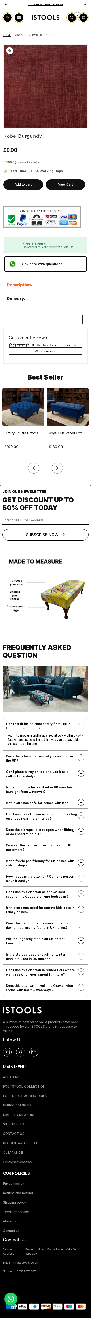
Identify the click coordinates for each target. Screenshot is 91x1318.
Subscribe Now (42, 534)
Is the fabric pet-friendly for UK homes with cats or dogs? (40, 863)
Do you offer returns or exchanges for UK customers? (38, 847)
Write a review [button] (45, 351)
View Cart (65, 184)
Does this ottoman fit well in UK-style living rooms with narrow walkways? (39, 988)
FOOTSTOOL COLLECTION (24, 1086)
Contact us (11, 1231)
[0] (71, 22)
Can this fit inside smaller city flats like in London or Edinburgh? (38, 726)
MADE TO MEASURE (19, 1115)
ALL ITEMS (11, 1077)
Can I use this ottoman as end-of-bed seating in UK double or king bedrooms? (37, 894)
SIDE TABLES (13, 1124)
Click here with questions (41, 264)
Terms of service (16, 1212)
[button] (57, 467)
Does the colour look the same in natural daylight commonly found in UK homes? (38, 925)
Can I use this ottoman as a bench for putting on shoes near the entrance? (41, 816)
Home (7, 35)
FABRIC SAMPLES (17, 1105)
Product (21, 35)
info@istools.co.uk (25, 1262)
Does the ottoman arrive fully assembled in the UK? (39, 758)
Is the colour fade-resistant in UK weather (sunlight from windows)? (39, 789)
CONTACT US (13, 1134)
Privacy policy (13, 1183)
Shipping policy (14, 1202)
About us (9, 1221)
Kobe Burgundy (43, 35)
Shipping (9, 162)
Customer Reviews (17, 1162)
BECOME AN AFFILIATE (21, 1143)
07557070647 (26, 1271)
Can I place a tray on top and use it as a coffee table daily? (37, 774)
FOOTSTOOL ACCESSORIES (25, 1096)
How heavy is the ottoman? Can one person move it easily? (40, 879)
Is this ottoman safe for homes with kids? (38, 803)
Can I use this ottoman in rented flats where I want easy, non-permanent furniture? (41, 972)
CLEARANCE (13, 1152)
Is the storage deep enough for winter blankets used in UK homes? (36, 957)
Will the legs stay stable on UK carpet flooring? (35, 941)
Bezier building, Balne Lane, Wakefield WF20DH (51, 1251)
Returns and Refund (18, 1193)
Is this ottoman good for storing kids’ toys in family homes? (40, 910)
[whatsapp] (10, 1299)
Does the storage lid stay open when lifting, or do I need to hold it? (40, 832)
